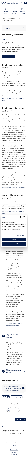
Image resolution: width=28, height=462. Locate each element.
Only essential (14, 243)
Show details (20, 235)
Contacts (14, 445)
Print (4, 397)
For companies (7, 57)
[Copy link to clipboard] (11, 67)
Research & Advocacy (22, 12)
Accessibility (14, 452)
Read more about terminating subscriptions (13, 187)
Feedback (14, 447)
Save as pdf (15, 397)
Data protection (14, 450)
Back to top (19, 419)
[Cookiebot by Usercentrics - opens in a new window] (20, 217)
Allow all (14, 239)
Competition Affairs (14, 12)
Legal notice (14, 454)
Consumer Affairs (5, 12)
